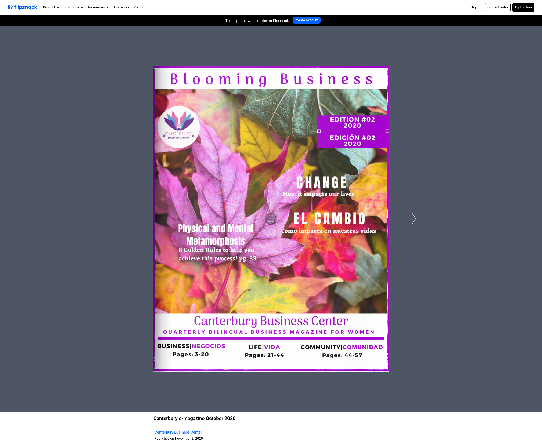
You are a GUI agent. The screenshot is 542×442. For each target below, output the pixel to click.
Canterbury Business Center (178, 432)
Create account (306, 20)
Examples (121, 7)
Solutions (71, 7)
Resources (96, 7)
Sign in (476, 7)
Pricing (139, 7)
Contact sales (498, 7)
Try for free (523, 7)
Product (49, 7)
